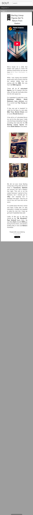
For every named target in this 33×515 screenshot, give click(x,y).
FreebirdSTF (17, 234)
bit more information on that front (17, 73)
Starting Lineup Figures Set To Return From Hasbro (17, 19)
